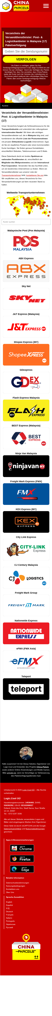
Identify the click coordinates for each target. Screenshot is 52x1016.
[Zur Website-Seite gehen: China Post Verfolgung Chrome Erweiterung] (22, 848)
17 (37, 198)
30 (1, 197)
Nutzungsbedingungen (35, 829)
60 (12, 202)
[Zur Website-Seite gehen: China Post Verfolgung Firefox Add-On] (22, 859)
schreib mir (11, 773)
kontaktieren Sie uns (34, 175)
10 (43, 202)
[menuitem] (17, 882)
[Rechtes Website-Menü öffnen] (46, 6)
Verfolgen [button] (26, 59)
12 (40, 208)
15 (5, 197)
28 (14, 199)
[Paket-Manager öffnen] (6, 6)
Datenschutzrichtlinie (12, 829)
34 (44, 212)
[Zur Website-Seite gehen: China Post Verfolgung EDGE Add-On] (22, 869)
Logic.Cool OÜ (28, 790)
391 (39, 202)
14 (37, 204)
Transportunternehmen (11, 175)
